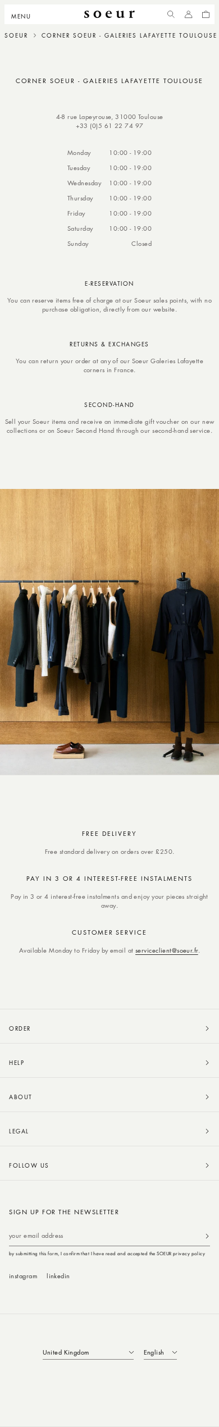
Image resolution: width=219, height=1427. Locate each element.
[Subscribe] (207, 1235)
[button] (24, 15)
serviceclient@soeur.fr (166, 950)
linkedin (58, 1276)
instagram (23, 1276)
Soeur (16, 35)
